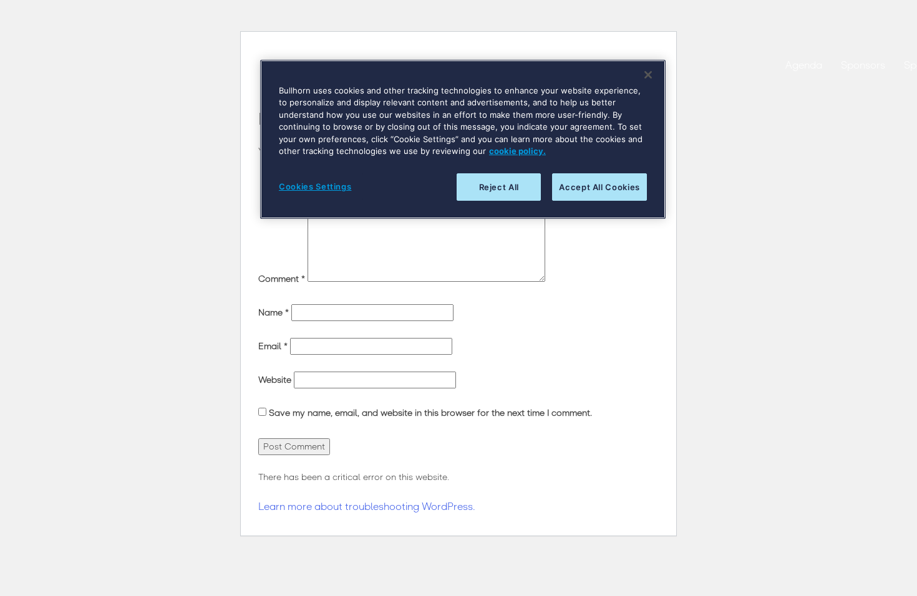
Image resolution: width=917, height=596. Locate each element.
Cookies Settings (315, 186)
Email (273, 346)
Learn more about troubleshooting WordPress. (366, 506)
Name (273, 312)
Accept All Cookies (599, 187)
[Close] (648, 75)
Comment (281, 279)
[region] (463, 139)
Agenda (803, 65)
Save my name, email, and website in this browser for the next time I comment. (430, 413)
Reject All (499, 187)
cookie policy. (517, 151)
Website (274, 380)
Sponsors (863, 65)
